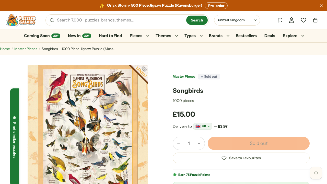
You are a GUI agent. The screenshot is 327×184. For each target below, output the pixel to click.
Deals (269, 35)
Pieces (136, 35)
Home (5, 49)
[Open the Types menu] (201, 36)
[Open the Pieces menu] (147, 36)
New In (78, 35)
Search (197, 20)
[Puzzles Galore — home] (21, 20)
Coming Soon (41, 35)
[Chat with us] (280, 20)
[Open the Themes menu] (176, 36)
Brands (216, 35)
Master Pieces (25, 49)
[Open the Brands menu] (228, 36)
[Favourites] (303, 20)
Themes (163, 35)
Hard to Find (110, 35)
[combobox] (119, 20)
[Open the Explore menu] (303, 36)
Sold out (259, 143)
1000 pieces (183, 100)
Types (190, 35)
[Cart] (315, 20)
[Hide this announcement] (321, 6)
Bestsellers (246, 35)
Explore (290, 35)
